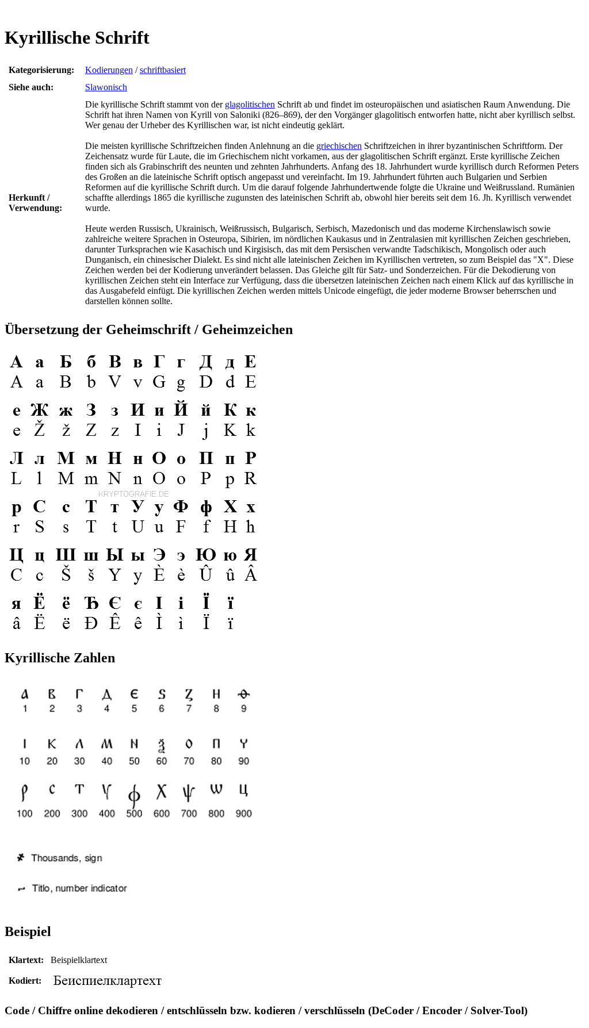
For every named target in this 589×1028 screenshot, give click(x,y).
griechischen (339, 146)
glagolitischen (250, 104)
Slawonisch (106, 87)
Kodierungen (109, 70)
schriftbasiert (163, 70)
